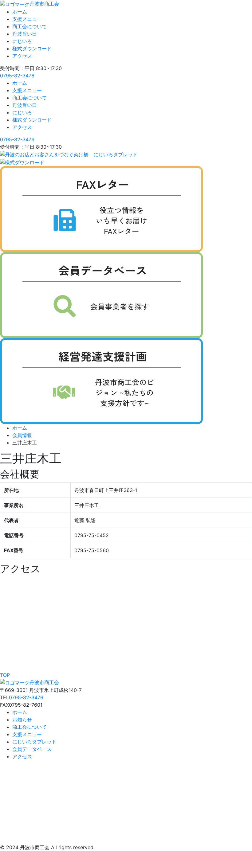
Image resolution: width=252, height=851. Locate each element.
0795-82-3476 (17, 75)
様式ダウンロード (32, 48)
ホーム (19, 12)
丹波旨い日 (24, 34)
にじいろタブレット (34, 742)
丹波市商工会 (44, 4)
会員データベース (32, 749)
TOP (5, 675)
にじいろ (22, 41)
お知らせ (22, 719)
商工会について (29, 26)
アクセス (22, 56)
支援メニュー (27, 19)
